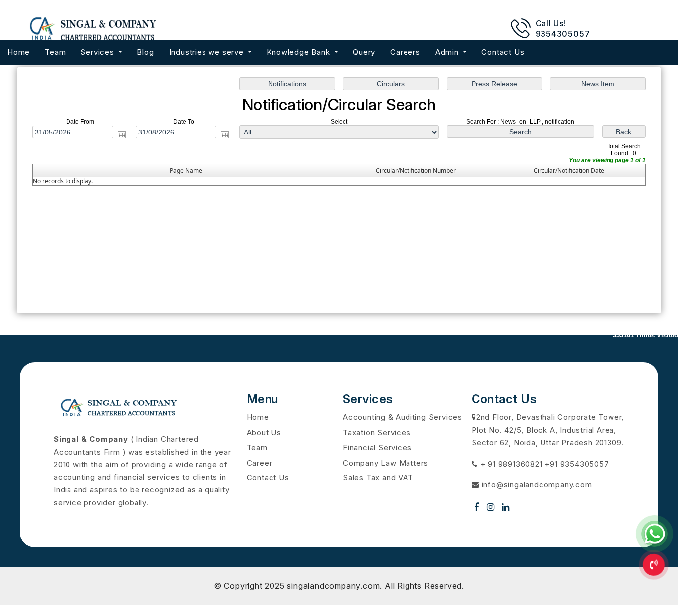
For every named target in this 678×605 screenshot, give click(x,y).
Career (259, 463)
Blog (145, 52)
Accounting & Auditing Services (402, 417)
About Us (264, 432)
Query (364, 52)
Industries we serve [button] (207, 52)
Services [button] (98, 52)
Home (18, 52)
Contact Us (502, 52)
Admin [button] (448, 52)
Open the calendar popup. (121, 134)
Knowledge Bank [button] (299, 52)
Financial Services (377, 447)
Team (55, 52)
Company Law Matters (385, 463)
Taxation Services (377, 432)
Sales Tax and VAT (378, 477)
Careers (405, 52)
